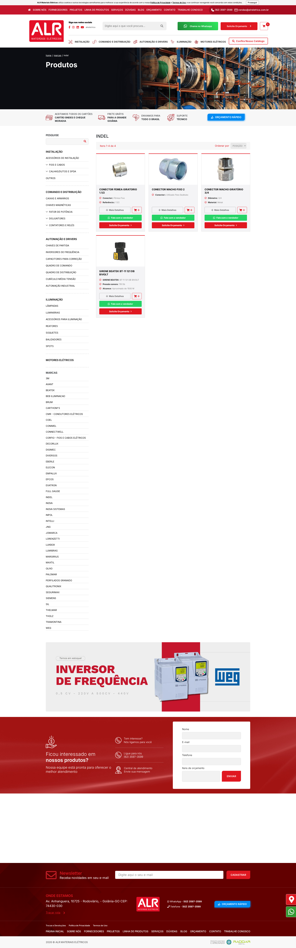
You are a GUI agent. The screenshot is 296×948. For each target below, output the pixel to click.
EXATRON (51, 485)
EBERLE (50, 461)
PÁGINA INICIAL (55, 931)
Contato (169, 9)
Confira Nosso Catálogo (250, 41)
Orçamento (154, 9)
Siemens (51, 598)
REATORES (52, 326)
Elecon (50, 467)
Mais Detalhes (116, 210)
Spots (50, 346)
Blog (141, 9)
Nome (185, 729)
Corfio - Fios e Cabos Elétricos (66, 437)
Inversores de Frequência (62, 252)
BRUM (49, 402)
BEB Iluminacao (55, 396)
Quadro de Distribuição (61, 272)
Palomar (51, 574)
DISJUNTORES (57, 218)
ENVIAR (231, 776)
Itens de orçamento (193, 768)
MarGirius (52, 556)
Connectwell (54, 431)
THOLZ (49, 616)
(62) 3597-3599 (223, 9)
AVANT (49, 384)
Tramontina (53, 621)
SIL (47, 604)
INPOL (49, 515)
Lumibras (52, 550)
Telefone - (185, 906)
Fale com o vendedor (122, 217)
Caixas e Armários (57, 198)
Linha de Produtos (96, 9)
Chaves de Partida (57, 245)
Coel (49, 419)
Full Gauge (53, 491)
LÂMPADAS (52, 305)
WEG (48, 627)
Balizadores (54, 339)
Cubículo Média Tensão (61, 279)
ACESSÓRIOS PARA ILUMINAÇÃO (64, 319)
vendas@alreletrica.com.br (253, 9)
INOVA (49, 503)
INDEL (66, 55)
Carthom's (53, 408)
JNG (48, 526)
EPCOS (50, 479)
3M (47, 378)
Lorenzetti (53, 538)
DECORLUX (52, 443)
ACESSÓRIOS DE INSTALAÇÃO (62, 158)
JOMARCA (51, 532)
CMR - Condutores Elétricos (64, 414)
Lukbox (50, 544)
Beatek (50, 390)
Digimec (51, 449)
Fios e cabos (57, 164)
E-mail (185, 742)
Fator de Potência (60, 211)
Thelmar (51, 610)
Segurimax (53, 592)
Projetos (76, 9)
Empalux (51, 473)
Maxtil (50, 562)
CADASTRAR (238, 874)
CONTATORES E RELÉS (61, 225)
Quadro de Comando (59, 265)
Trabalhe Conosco (190, 9)
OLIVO (49, 568)
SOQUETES (52, 332)
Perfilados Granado (59, 580)
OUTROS (51, 178)
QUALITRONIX (53, 586)
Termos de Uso (179, 2)
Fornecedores (58, 9)
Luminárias (53, 312)
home (48, 55)
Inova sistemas (55, 509)
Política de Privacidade (160, 2)
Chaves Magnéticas (58, 205)
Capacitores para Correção (64, 258)
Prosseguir (252, 2)
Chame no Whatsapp (201, 26)
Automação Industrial (60, 285)
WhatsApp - (185, 901)
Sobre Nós (39, 9)
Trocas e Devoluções (56, 925)
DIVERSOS (51, 455)
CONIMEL (51, 425)
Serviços (117, 9)
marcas (57, 55)
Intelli (50, 521)
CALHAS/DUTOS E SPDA (62, 171)
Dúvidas (130, 9)
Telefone (187, 755)
